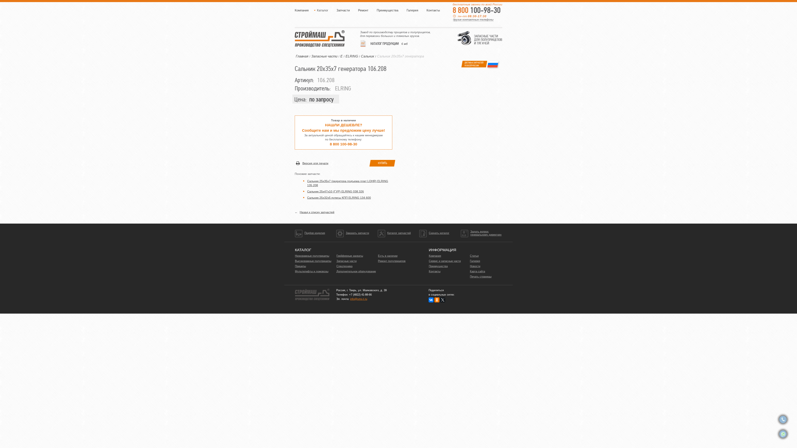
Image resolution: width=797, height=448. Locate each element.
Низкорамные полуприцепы (312, 255)
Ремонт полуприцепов (392, 261)
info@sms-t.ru (358, 299)
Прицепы (300, 266)
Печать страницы (480, 276)
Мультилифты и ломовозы (311, 271)
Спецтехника (344, 266)
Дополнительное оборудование (356, 271)
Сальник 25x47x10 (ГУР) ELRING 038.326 (335, 191)
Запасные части (346, 261)
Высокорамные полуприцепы (313, 261)
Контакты (433, 10)
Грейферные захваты (349, 255)
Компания (302, 10)
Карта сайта (477, 271)
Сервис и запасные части (445, 261)
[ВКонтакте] (431, 299)
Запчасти (343, 10)
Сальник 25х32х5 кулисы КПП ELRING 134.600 (339, 197)
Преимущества (387, 10)
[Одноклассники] (436, 299)
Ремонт (363, 10)
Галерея (412, 10)
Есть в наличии (387, 255)
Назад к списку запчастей (317, 212)
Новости (475, 266)
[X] (442, 299)
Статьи (474, 255)
